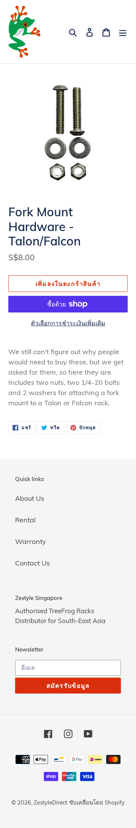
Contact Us (32, 563)
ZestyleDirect (50, 802)
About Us (29, 498)
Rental (25, 520)
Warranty (30, 541)
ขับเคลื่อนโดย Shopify (97, 802)
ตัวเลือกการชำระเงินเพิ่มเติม (68, 323)
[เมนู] (122, 32)
